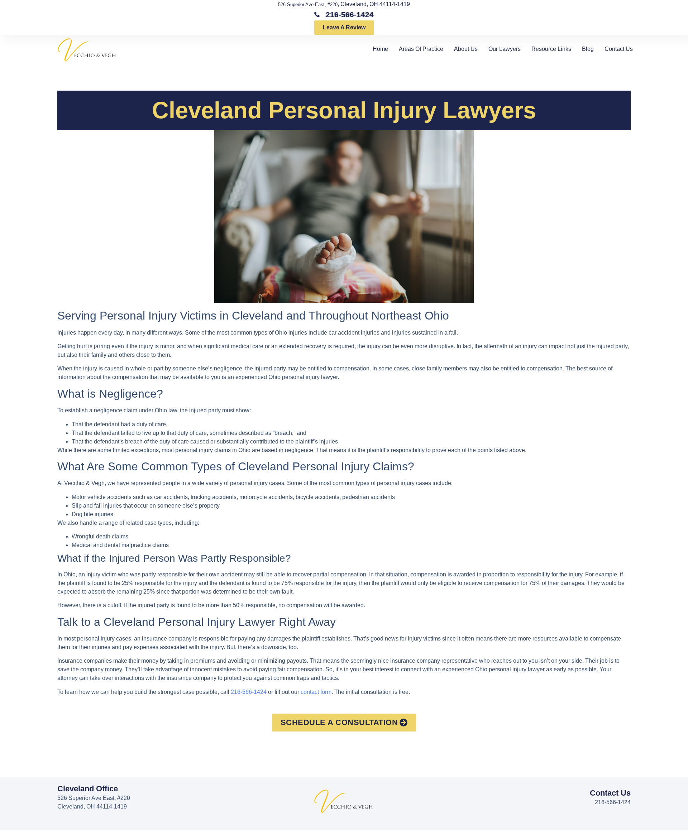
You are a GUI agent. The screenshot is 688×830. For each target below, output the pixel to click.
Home (380, 49)
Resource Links (551, 49)
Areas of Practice (421, 49)
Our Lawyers (504, 49)
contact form (316, 692)
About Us (466, 49)
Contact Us (619, 49)
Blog (588, 49)
